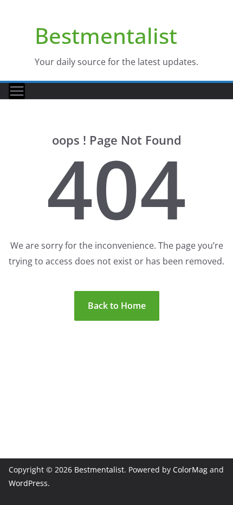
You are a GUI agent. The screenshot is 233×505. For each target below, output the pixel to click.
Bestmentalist (106, 35)
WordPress (28, 483)
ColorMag (190, 469)
